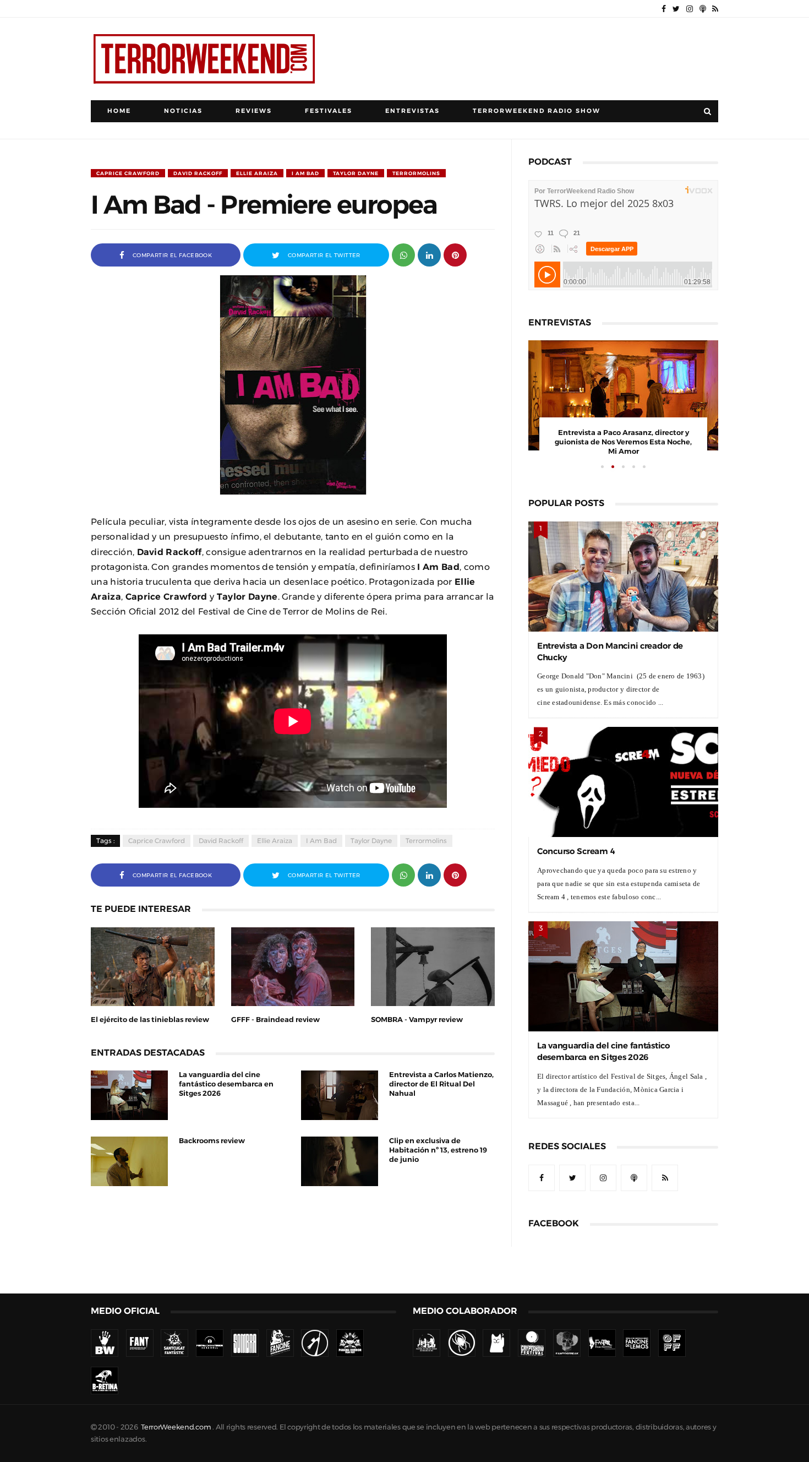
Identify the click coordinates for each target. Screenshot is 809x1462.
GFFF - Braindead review (275, 1019)
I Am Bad (305, 173)
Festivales (328, 111)
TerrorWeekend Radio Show (536, 111)
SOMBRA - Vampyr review (417, 1019)
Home (119, 111)
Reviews (254, 111)
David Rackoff (197, 173)
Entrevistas (412, 111)
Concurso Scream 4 (576, 851)
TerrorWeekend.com (176, 1427)
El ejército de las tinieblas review (150, 1019)
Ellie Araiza (257, 173)
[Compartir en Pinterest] (455, 254)
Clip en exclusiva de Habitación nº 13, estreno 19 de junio (438, 1150)
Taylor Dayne (356, 173)
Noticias (183, 111)
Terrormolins (416, 173)
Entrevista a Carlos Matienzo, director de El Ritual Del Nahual (441, 1084)
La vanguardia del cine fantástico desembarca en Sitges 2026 (226, 1084)
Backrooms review (212, 1140)
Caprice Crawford (128, 173)
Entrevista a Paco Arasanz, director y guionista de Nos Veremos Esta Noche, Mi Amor (623, 442)
